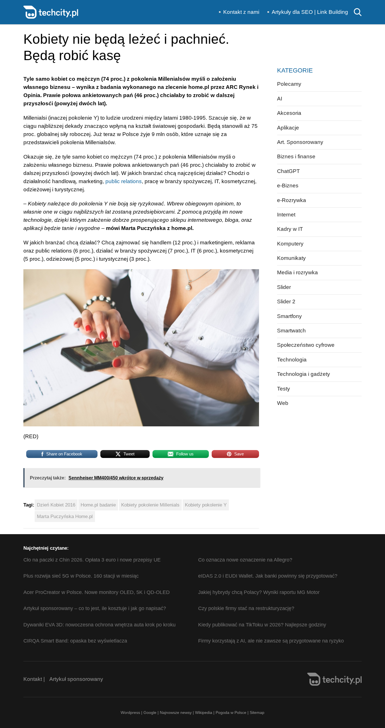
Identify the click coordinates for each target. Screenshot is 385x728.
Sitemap (257, 712)
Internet (286, 215)
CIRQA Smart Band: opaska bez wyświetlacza (75, 641)
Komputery (290, 244)
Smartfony (289, 316)
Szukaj (358, 12)
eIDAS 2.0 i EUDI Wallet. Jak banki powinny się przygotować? (267, 576)
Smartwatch (291, 331)
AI (279, 99)
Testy (283, 389)
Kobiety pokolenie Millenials (150, 505)
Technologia (292, 360)
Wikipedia (203, 712)
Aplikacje (288, 128)
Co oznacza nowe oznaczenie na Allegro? (245, 560)
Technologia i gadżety (303, 374)
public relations (123, 181)
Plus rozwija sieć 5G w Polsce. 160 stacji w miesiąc (81, 576)
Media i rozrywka (297, 272)
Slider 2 (286, 301)
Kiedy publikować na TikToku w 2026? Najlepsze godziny (262, 625)
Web (282, 403)
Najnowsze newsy (176, 712)
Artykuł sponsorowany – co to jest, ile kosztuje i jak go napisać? (94, 608)
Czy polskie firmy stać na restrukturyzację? (246, 608)
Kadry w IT (290, 229)
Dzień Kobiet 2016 (56, 505)
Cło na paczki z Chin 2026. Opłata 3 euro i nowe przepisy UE (92, 560)
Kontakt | (34, 679)
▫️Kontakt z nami (237, 12)
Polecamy (289, 84)
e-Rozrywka (291, 200)
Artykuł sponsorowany (76, 679)
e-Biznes (287, 185)
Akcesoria (289, 113)
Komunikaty (291, 258)
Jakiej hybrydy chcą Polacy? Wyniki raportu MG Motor (259, 592)
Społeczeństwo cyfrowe (306, 345)
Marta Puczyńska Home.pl (65, 516)
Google (150, 712)
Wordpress (130, 712)
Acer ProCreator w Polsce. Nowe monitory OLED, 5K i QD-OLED (96, 592)
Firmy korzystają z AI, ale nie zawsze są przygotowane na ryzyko (271, 641)
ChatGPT (288, 171)
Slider (284, 287)
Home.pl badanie (98, 505)
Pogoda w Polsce (231, 712)
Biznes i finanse (296, 156)
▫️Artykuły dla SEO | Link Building (306, 12)
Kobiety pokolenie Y (206, 505)
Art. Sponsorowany (300, 142)
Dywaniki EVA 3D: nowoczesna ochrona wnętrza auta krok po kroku (99, 625)
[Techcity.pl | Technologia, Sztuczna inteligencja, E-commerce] (50, 12)
